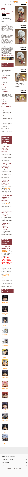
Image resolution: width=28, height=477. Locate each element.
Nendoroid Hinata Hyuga (5, 410)
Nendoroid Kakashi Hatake (5, 421)
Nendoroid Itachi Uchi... (5, 432)
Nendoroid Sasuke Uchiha (5, 378)
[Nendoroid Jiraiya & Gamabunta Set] (21, 21)
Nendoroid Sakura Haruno (5, 389)
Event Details (5, 156)
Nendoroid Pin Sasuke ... (5, 346)
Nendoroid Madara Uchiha (5, 314)
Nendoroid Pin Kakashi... (5, 335)
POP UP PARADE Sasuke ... (5, 324)
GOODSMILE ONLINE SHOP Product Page (6, 276)
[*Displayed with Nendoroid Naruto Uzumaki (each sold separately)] (21, 79)
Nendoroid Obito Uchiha (5, 303)
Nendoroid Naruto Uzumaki (5, 367)
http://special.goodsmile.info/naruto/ (7, 55)
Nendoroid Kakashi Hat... (5, 442)
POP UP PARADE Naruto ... (5, 357)
